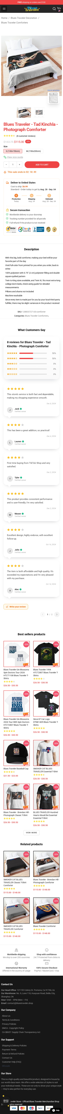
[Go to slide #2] (39, 112)
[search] (54, 8)
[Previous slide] (6, 66)
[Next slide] (57, 66)
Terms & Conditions (11, 1020)
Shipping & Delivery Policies (14, 1045)
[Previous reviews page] (42, 614)
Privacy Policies (9, 1024)
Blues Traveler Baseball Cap (16, 768)
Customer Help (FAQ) (11, 1062)
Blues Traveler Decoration (24, 18)
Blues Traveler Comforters (14, 22)
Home (4, 18)
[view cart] (59, 8)
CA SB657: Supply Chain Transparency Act (21, 1032)
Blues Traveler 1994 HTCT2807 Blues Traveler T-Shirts (45, 672)
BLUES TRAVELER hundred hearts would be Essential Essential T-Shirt (45, 815)
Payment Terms (9, 1049)
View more (31, 833)
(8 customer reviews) (25, 136)
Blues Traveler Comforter (44, 926)
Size (5, 146)
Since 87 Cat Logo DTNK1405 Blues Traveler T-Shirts (45, 722)
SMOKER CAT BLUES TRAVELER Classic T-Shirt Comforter (15, 882)
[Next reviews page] (56, 614)
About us (6, 1016)
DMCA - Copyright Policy (13, 1028)
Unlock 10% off (5, 1101)
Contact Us (7, 1058)
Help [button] (57, 1110)
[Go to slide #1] (24, 112)
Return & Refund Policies (13, 1054)
